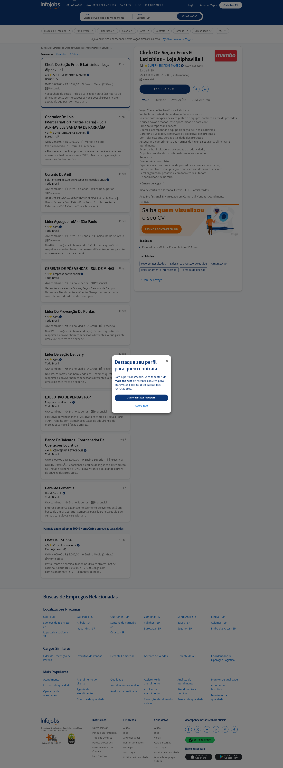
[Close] (167, 361)
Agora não (141, 405)
